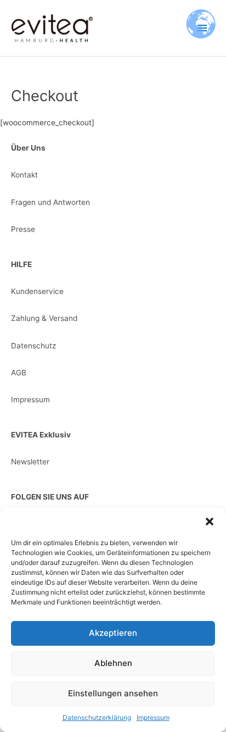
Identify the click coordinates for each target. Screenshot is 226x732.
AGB (18, 372)
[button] (209, 521)
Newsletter (30, 461)
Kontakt (24, 174)
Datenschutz (33, 345)
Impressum (153, 717)
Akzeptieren (113, 633)
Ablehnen (113, 663)
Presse (23, 229)
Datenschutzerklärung (97, 717)
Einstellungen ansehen (113, 693)
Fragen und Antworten (50, 202)
